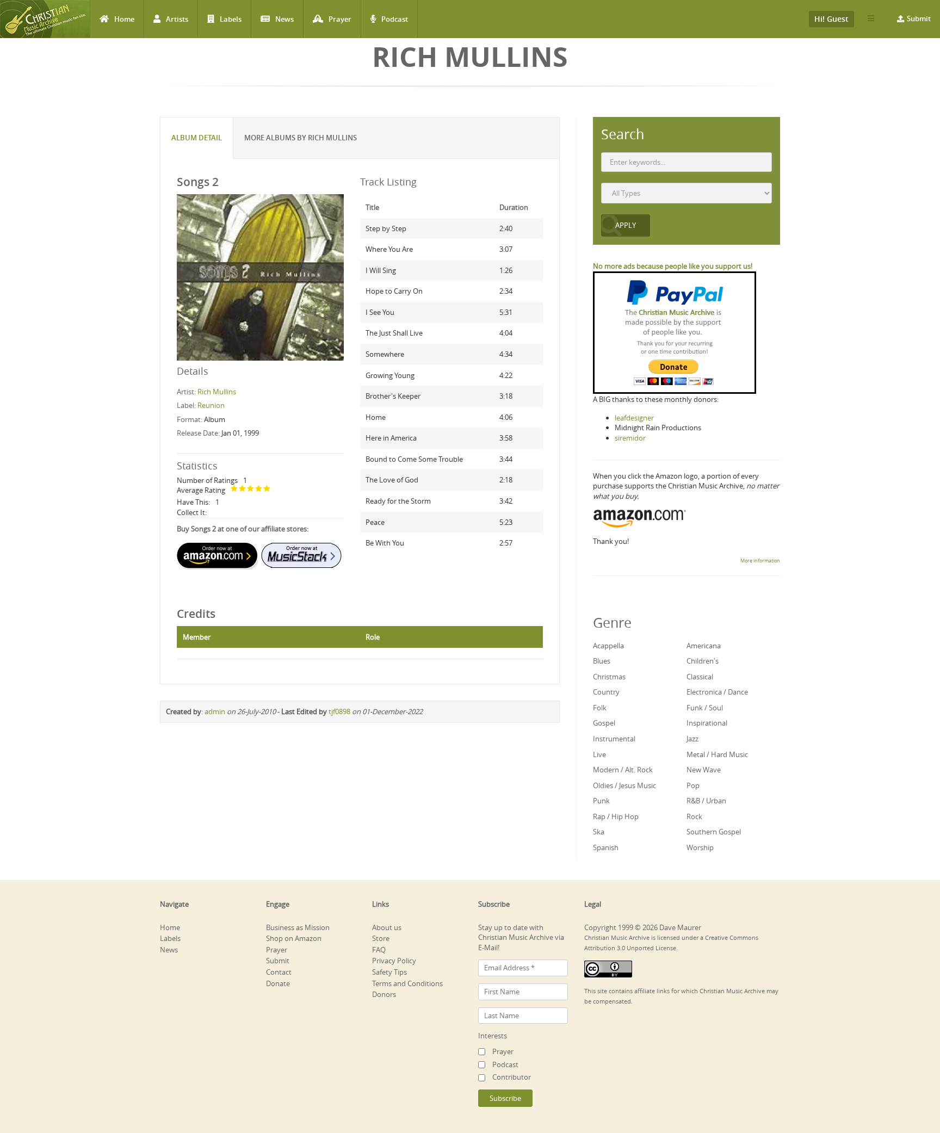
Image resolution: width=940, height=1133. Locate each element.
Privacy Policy (394, 960)
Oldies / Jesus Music (624, 785)
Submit (919, 18)
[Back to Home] (45, 19)
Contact (279, 972)
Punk (601, 801)
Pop (693, 785)
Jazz (692, 739)
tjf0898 (339, 711)
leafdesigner (634, 418)
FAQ (379, 950)
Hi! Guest (831, 19)
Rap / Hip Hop (616, 816)
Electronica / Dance (717, 692)
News (284, 19)
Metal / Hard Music (717, 754)
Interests (492, 1036)
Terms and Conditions (407, 983)
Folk (600, 708)
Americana (704, 646)
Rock (694, 816)
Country (606, 692)
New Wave (704, 770)
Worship (700, 847)
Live (599, 754)
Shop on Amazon (293, 938)
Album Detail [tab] (196, 138)
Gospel (604, 723)
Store (380, 938)
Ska (598, 832)
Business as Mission (298, 927)
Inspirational (707, 723)
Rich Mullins (216, 392)
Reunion (211, 405)
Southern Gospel (714, 832)
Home (124, 19)
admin (215, 711)
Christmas (609, 677)
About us (386, 927)
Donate (278, 983)
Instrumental (614, 739)
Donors (384, 994)
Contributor (511, 1077)
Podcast (394, 19)
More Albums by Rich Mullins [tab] (300, 138)
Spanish (606, 847)
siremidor (630, 438)
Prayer (340, 19)
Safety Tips (389, 972)
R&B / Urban (706, 801)
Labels (231, 19)
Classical (700, 677)
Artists (177, 19)
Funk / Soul (705, 708)
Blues (601, 661)
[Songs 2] (260, 277)
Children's (703, 661)
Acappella (608, 646)
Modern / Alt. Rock (623, 770)
